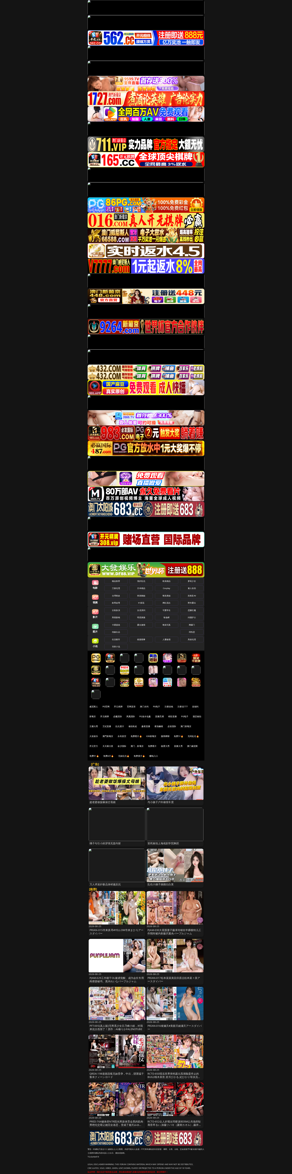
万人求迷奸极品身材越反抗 (105, 884)
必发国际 (172, 726)
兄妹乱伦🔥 (123, 755)
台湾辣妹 (116, 595)
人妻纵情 (167, 639)
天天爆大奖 (108, 746)
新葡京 (92, 716)
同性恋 (192, 632)
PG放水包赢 (145, 716)
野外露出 (192, 602)
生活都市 (116, 639)
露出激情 (141, 624)
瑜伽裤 (166, 617)
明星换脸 (141, 617)
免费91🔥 (94, 755)
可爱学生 (167, 610)
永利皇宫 (122, 736)
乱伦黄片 (119, 726)
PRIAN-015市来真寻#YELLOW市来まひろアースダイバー (117, 931)
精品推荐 (116, 581)
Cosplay (166, 588)
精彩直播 (172, 716)
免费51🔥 (178, 736)
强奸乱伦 (141, 581)
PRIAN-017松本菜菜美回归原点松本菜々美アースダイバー (174, 979)
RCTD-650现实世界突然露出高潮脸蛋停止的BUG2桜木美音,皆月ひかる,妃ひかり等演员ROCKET (173, 1077)
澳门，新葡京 (137, 746)
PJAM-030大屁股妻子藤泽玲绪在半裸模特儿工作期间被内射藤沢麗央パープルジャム (174, 931)
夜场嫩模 (159, 726)
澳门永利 (144, 706)
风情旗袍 (116, 617)
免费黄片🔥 (139, 755)
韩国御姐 (141, 595)
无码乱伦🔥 (193, 736)
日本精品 (141, 588)
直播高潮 (159, 716)
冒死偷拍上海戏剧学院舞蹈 (163, 843)
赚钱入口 (153, 755)
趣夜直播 (145, 726)
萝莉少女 (192, 581)
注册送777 (182, 706)
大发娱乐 (93, 736)
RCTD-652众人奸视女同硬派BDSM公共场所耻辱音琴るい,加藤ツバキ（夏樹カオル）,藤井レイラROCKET (174, 1125)
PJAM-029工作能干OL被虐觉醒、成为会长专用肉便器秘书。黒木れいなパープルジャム (117, 979)
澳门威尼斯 (192, 746)
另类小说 (116, 646)
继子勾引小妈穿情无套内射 (105, 843)
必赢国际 (117, 716)
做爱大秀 (165, 746)
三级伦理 (116, 588)
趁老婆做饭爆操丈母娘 (103, 802)
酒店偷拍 (197, 716)
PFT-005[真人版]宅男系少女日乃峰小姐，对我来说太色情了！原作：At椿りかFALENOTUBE (116, 1027)
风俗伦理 (192, 639)
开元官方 (93, 746)
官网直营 (131, 706)
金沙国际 (122, 746)
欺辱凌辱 (116, 602)
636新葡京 (151, 736)
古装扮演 (116, 610)
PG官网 (106, 706)
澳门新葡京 (186, 726)
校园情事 (141, 639)
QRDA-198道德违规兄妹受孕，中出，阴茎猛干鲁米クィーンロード (117, 1075)
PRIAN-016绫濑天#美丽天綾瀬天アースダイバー (175, 1027)
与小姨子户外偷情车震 (161, 802)
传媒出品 (116, 632)
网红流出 (167, 602)
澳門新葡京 (108, 736)
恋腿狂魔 (192, 610)
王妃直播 (107, 726)
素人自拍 (192, 588)
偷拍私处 (133, 726)
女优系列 (141, 610)
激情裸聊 (165, 736)
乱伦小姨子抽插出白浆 (161, 884)
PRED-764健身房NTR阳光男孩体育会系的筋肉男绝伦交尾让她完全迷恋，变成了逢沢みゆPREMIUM (116, 1125)
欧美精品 (167, 581)
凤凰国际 (130, 716)
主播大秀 (93, 726)
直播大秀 (178, 746)
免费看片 (152, 746)
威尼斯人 (93, 706)
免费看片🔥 (136, 736)
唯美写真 (167, 624)
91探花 (141, 602)
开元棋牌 (118, 706)
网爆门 (192, 624)
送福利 (195, 706)
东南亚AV (192, 595)
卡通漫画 (116, 624)
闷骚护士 (192, 617)
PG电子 (156, 706)
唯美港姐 (167, 595)
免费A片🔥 (108, 755)
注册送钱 (169, 706)
